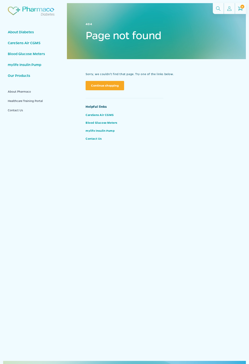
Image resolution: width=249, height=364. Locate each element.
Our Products (19, 75)
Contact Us (15, 110)
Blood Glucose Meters (26, 53)
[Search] (218, 8)
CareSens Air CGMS (24, 42)
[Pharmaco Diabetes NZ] (31, 15)
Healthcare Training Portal (25, 101)
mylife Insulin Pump (24, 64)
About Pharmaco (19, 91)
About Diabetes (21, 32)
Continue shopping (105, 85)
